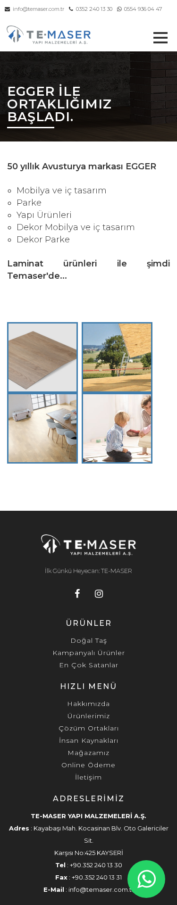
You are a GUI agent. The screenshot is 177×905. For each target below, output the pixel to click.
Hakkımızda (88, 703)
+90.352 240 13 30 (96, 865)
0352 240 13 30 (92, 9)
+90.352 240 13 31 (97, 877)
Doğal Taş (88, 640)
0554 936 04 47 (141, 9)
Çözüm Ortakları (89, 728)
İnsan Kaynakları (88, 740)
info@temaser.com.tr (37, 9)
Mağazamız (88, 752)
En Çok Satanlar (88, 665)
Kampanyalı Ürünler (88, 652)
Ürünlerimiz (88, 716)
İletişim (88, 777)
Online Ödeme (88, 765)
